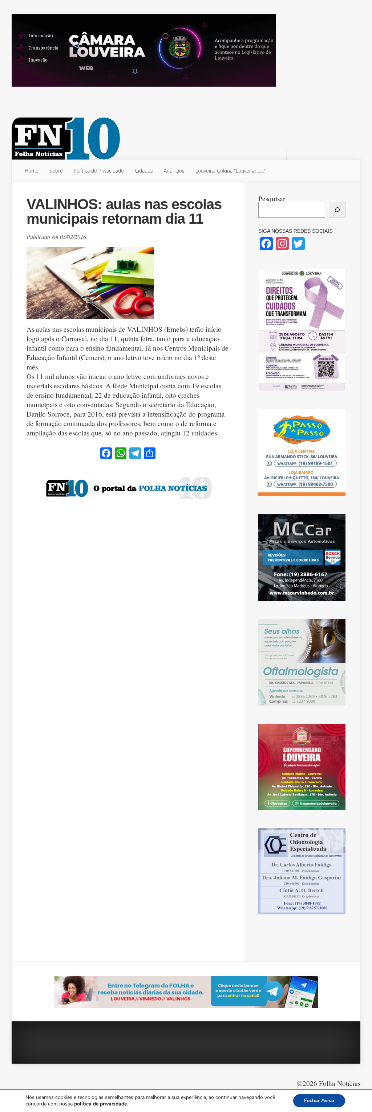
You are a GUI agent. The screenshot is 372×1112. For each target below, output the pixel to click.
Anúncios (174, 170)
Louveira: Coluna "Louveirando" (230, 170)
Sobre (56, 170)
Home (32, 170)
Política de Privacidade (99, 170)
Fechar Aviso (319, 1100)
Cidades (144, 170)
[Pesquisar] (337, 210)
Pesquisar (271, 198)
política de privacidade (100, 1103)
